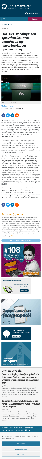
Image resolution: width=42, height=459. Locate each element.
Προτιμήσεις (21, 454)
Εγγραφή (38, 13)
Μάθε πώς (13, 236)
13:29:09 (20, 108)
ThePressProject (19, 6)
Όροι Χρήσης (19, 430)
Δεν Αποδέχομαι (21, 449)
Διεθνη (4, 28)
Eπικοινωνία (29, 428)
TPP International (7, 430)
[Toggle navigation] (4, 19)
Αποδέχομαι (21, 444)
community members (22, 8)
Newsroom (6, 24)
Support (35, 19)
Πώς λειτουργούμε (16, 428)
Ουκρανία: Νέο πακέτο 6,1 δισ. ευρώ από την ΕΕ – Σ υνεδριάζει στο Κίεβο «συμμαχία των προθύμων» (21, 404)
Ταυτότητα (4, 428)
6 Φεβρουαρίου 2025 (8, 108)
